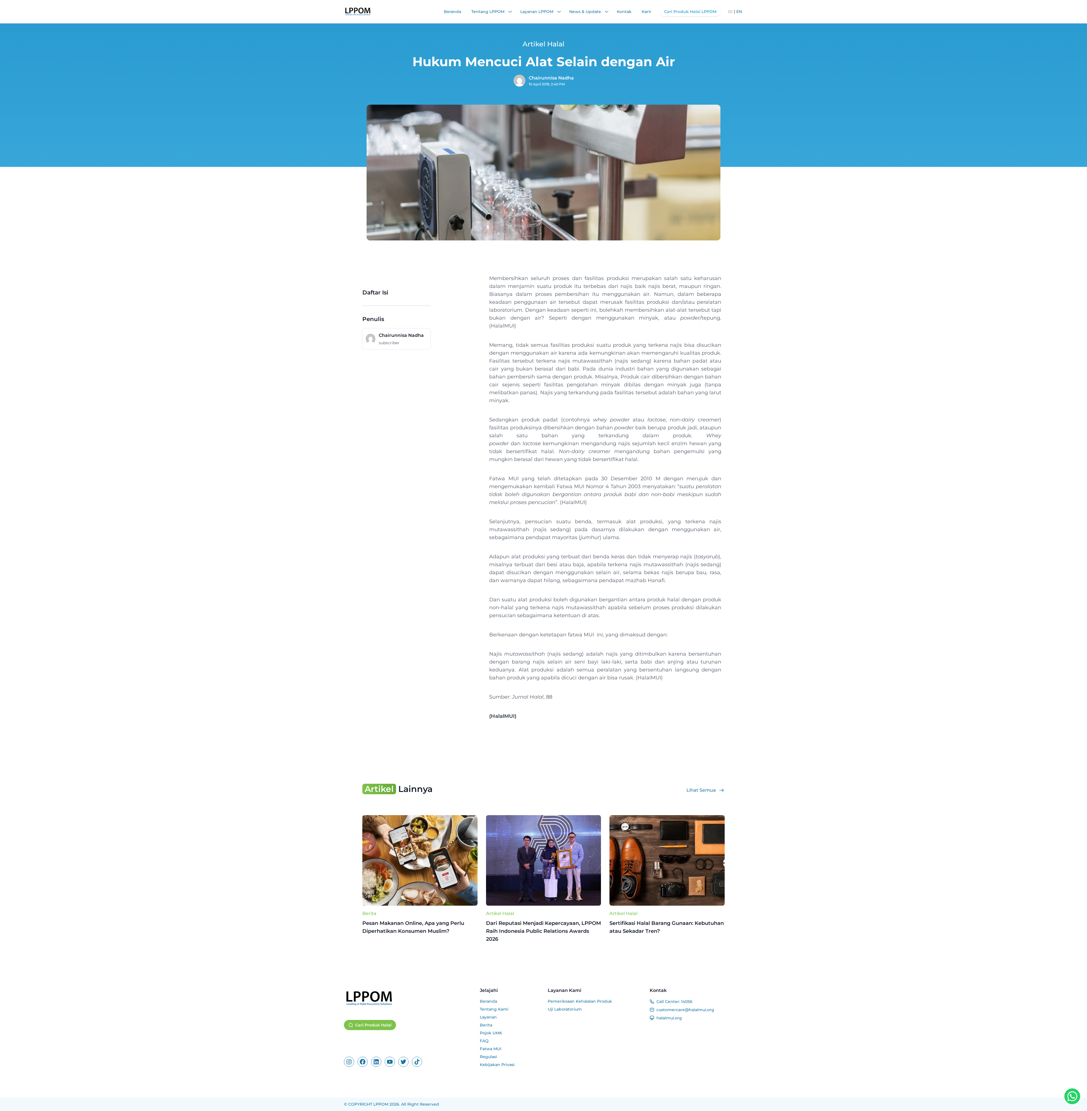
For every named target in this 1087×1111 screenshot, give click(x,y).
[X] (403, 1062)
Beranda (452, 11)
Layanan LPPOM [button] (537, 11)
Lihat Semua (701, 790)
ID (730, 11)
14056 (686, 1001)
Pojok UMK (491, 1032)
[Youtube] (390, 1062)
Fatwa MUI (490, 1048)
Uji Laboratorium (565, 1009)
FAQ (484, 1040)
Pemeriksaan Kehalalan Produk (580, 1001)
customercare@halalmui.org (685, 1009)
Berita (369, 913)
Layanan (488, 1017)
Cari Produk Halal (373, 1025)
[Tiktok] (417, 1062)
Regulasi (488, 1056)
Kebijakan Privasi (497, 1064)
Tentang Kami (494, 1009)
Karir (646, 11)
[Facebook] (363, 1062)
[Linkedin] (376, 1062)
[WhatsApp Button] (1072, 1096)
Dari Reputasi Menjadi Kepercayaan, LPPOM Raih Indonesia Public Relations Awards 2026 (543, 931)
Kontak (624, 11)
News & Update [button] (585, 11)
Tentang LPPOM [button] (488, 11)
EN (739, 11)
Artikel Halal (500, 913)
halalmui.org (669, 1017)
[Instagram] (349, 1062)
